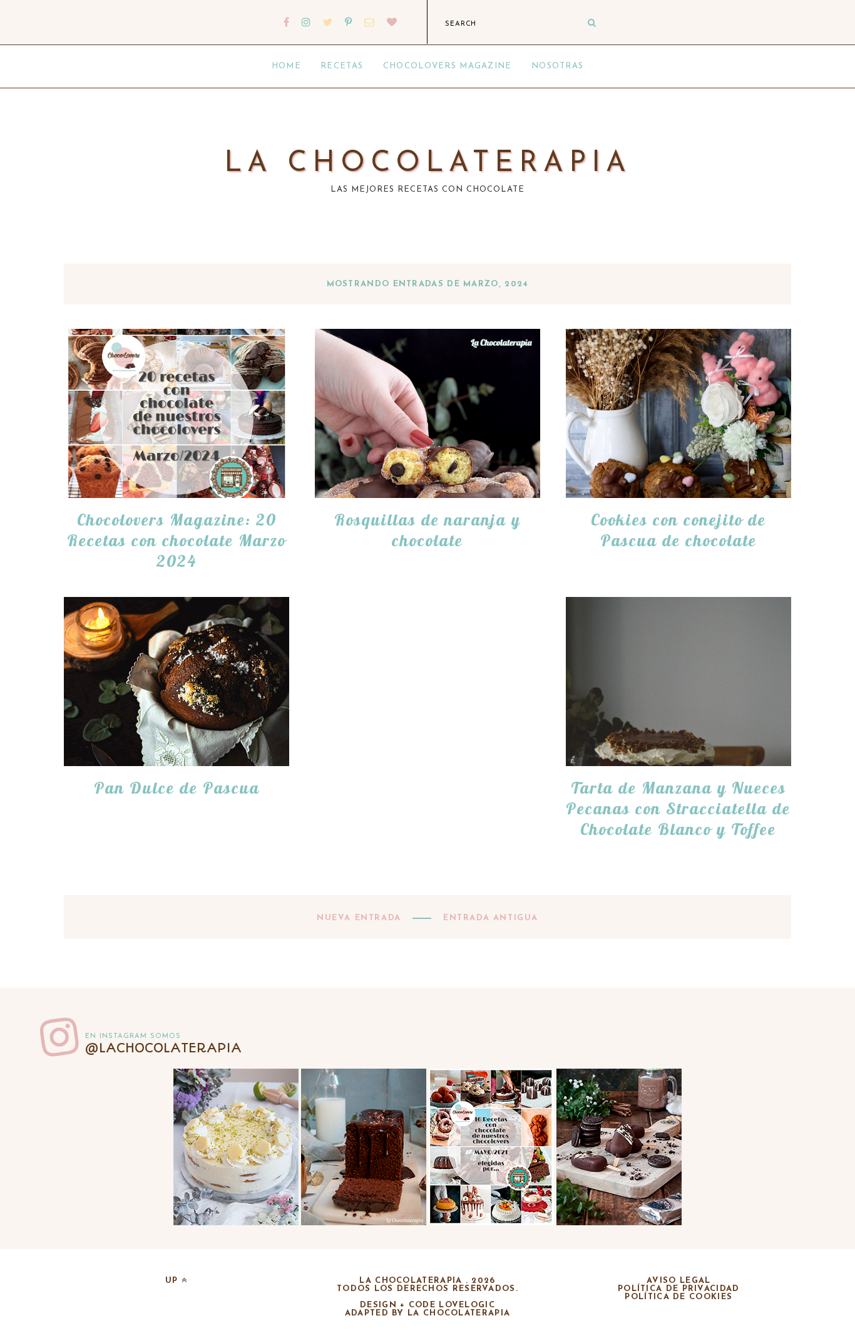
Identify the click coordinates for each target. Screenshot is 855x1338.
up (173, 1281)
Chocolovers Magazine (447, 66)
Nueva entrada (360, 918)
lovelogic (467, 1305)
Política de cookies (678, 1297)
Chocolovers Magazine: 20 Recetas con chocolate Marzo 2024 (176, 540)
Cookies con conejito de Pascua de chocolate (678, 530)
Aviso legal (678, 1281)
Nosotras (557, 66)
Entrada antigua (488, 918)
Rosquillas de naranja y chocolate (427, 530)
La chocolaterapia (428, 164)
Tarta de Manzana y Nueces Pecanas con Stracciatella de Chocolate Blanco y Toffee (678, 808)
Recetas (341, 66)
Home (286, 66)
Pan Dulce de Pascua (177, 787)
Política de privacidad (679, 1289)
